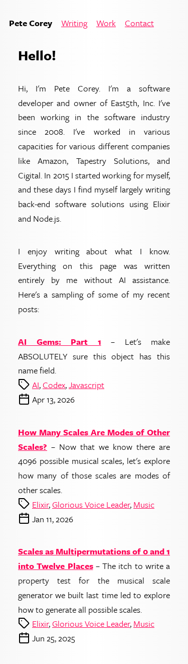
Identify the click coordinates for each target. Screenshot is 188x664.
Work (106, 23)
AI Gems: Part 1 (59, 341)
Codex (54, 384)
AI (35, 384)
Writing (74, 23)
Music (143, 504)
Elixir (40, 504)
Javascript (86, 384)
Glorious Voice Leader (91, 504)
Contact (139, 23)
